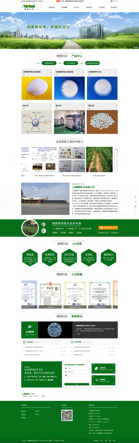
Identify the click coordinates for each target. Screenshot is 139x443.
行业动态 (33, 342)
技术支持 (82, 342)
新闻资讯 (89, 7)
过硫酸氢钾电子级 (94, 72)
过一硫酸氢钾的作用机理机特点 (81, 347)
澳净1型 (25, 106)
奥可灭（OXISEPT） (34, 396)
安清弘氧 (25, 396)
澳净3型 (91, 106)
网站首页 (52, 7)
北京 (106, 440)
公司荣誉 (102, 7)
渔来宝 (43, 396)
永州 (101, 440)
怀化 (110, 440)
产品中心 (77, 7)
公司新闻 (29, 333)
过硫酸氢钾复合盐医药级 (64, 72)
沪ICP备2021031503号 (59, 440)
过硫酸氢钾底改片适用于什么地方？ (86, 325)
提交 (77, 384)
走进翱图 (64, 7)
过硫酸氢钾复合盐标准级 (32, 72)
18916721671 (136, 197)
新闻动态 (23, 414)
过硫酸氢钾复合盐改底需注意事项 (34, 347)
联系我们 (114, 7)
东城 (114, 440)
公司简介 (37, 411)
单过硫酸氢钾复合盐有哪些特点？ (82, 351)
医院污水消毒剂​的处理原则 (32, 354)
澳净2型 (58, 106)
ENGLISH (115, 1)
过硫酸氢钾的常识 (78, 354)
